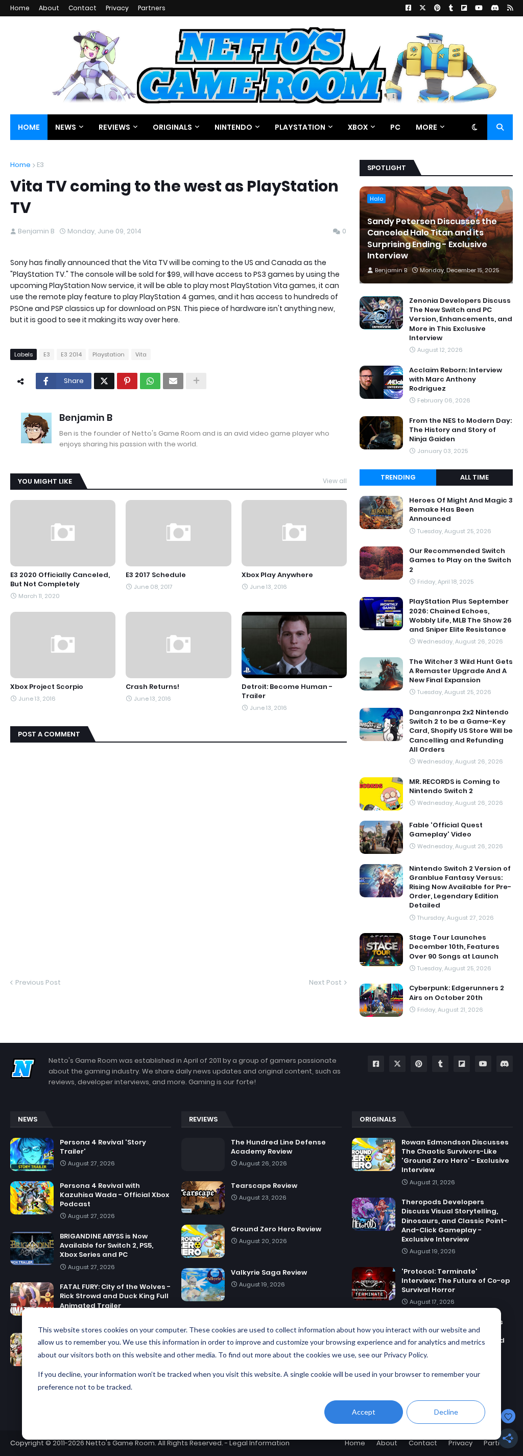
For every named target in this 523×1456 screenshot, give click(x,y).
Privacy (117, 8)
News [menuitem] (65, 127)
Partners (151, 8)
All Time (474, 477)
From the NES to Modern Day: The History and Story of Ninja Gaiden (460, 430)
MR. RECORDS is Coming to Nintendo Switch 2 (454, 786)
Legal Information (259, 1443)
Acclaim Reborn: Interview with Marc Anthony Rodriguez (455, 379)
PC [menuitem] (395, 127)
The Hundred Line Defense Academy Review (278, 1147)
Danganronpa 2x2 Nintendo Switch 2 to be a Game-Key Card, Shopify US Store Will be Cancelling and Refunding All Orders (461, 731)
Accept (363, 1411)
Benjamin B (85, 417)
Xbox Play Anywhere (277, 575)
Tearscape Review (264, 1185)
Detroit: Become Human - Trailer (287, 691)
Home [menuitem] (29, 127)
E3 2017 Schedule (156, 575)
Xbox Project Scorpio (46, 686)
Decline (446, 1411)
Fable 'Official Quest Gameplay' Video (446, 830)
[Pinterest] (127, 381)
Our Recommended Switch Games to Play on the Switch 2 (460, 560)
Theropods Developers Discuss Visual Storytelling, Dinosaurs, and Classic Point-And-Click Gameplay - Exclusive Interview (454, 1221)
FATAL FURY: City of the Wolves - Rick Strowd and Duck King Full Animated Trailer (115, 1296)
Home (20, 8)
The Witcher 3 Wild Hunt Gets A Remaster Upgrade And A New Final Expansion (461, 671)
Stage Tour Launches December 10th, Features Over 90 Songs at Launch (454, 947)
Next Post (325, 982)
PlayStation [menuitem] (300, 127)
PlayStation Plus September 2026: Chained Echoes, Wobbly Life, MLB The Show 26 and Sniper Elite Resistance (460, 615)
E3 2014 (71, 354)
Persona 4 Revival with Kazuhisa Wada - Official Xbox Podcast (114, 1195)
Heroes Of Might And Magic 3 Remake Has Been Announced (461, 509)
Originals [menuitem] (172, 127)
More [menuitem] (426, 127)
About (49, 8)
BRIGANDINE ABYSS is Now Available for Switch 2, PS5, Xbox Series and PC (106, 1245)
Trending (398, 477)
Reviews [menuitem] (114, 127)
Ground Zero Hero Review (276, 1229)
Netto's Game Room (120, 1443)
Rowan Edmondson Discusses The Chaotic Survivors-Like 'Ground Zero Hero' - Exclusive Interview (455, 1156)
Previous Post (38, 982)
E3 (40, 165)
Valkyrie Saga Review (269, 1272)
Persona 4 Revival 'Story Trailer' (103, 1147)
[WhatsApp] (150, 381)
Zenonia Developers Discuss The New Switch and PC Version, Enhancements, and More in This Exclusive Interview (460, 319)
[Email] (173, 381)
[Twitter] (104, 381)
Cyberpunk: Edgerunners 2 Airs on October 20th (456, 993)
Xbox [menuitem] (358, 127)
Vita (141, 354)
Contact (82, 8)
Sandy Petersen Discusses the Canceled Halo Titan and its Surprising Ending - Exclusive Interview (432, 238)
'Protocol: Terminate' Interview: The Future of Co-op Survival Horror (455, 1281)
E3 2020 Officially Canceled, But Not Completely (60, 579)
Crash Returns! (152, 686)
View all (335, 480)
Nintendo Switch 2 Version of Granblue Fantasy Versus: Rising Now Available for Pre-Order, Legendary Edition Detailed (460, 887)
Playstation (108, 354)
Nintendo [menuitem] (233, 127)
